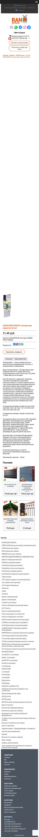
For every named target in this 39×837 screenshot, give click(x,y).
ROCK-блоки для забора (10, 551)
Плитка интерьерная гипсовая (12, 617)
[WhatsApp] (16, 27)
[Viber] (11, 27)
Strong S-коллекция (8, 663)
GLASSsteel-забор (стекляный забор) (15, 625)
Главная (5, 55)
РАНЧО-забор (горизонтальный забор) (15, 620)
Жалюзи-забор (9, 795)
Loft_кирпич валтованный (11, 582)
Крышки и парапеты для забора (13, 723)
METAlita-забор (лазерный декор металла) (17, 702)
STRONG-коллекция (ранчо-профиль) (15, 622)
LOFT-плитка (6, 608)
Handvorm (5, 588)
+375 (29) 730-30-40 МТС (12, 824)
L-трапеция (6, 672)
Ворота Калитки (7, 705)
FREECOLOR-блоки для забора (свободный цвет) (19, 545)
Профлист (7, 805)
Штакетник (8, 803)
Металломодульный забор (11, 693)
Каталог (7, 764)
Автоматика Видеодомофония (12, 708)
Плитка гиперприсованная (11, 611)
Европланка (6, 680)
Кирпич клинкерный (9, 600)
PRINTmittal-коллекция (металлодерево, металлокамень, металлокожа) (16, 645)
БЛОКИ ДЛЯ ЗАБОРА (9, 542)
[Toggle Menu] (36, 2)
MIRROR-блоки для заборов (11, 554)
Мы (5, 760)
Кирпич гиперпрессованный (11, 560)
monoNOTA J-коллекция (10, 655)
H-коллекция (6, 666)
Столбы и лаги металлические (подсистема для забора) (18, 719)
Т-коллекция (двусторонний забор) (14, 638)
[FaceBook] (29, 27)
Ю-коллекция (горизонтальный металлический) (19, 649)
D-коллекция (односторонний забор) (15, 636)
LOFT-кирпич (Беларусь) (10, 585)
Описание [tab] (8, 359)
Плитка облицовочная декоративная (15, 605)
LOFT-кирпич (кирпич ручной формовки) (16, 580)
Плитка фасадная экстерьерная (13, 614)
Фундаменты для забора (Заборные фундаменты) (14, 714)
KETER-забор (6, 699)
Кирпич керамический (10, 597)
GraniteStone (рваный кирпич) (12, 565)
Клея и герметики (8, 726)
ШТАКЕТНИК (6, 669)
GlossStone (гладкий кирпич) (12, 571)
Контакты (7, 779)
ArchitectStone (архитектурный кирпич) (15, 574)
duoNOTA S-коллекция (9, 660)
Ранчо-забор (8, 791)
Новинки (7, 772)
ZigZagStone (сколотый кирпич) (13, 568)
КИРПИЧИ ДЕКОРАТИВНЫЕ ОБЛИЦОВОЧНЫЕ (18, 557)
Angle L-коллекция (8, 657)
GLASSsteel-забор (10, 793)
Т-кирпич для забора (9, 602)
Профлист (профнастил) (10, 686)
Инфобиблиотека (10, 776)
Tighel (4, 591)
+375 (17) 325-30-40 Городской (15, 829)
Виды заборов (9, 762)
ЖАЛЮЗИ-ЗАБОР (8, 652)
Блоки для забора (10, 786)
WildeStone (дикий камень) (11, 562)
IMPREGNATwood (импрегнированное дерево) (18, 633)
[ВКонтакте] (14, 344)
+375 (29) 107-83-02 (11, 831)
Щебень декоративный (10, 743)
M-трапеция (6, 675)
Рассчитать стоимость (14, 352)
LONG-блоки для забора (10, 548)
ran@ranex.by (21, 10)
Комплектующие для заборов (12, 711)
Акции (6, 774)
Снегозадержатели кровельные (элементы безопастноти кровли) (17, 746)
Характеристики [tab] (20, 359)
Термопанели (6, 577)
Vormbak (5, 594)
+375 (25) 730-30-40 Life (12, 826)
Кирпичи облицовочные (12, 788)
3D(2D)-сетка (20, 55)
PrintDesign (5, 683)
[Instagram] (11, 819)
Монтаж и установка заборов (12, 737)
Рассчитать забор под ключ (19, 48)
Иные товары (6, 740)
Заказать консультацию (19, 43)
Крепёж (4, 734)
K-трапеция (6, 677)
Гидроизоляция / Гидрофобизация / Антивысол (18, 728)
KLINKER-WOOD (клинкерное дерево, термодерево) (14, 629)
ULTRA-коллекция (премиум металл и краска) (18, 641)
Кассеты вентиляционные (11, 731)
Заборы (12, 55)
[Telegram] (20, 27)
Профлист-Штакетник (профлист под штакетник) (15, 690)
